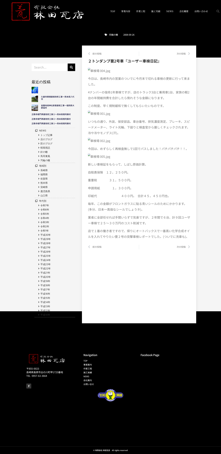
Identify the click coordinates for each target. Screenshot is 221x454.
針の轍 (44, 151)
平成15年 (45, 297)
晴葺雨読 (45, 147)
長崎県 (44, 170)
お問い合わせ (201, 11)
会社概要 (183, 11)
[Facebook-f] (28, 386)
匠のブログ (46, 143)
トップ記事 (46, 135)
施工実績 (155, 11)
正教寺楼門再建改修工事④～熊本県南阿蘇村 (51, 118)
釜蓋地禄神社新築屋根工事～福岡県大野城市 (57, 106)
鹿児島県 (45, 191)
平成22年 (45, 268)
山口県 (44, 195)
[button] (218, 11)
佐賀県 (44, 178)
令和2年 (44, 226)
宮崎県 (44, 187)
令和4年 (44, 217)
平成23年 (45, 264)
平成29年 (45, 239)
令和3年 (44, 222)
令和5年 (44, 213)
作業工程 (140, 11)
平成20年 (45, 276)
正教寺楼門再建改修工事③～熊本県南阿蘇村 (51, 123)
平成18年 (45, 285)
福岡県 (44, 174)
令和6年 (44, 209)
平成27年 (45, 247)
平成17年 (45, 289)
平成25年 (45, 255)
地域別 (42, 165)
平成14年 (45, 302)
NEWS (169, 11)
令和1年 (44, 230)
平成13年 (45, 306)
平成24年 (45, 260)
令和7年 (44, 205)
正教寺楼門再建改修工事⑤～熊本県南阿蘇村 (51, 114)
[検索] (71, 67)
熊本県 (44, 182)
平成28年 (45, 243)
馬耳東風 (45, 156)
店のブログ (46, 139)
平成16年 (45, 293)
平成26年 (45, 251)
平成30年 (45, 234)
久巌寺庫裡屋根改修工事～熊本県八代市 (57, 98)
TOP (112, 11)
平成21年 (45, 272)
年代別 (42, 200)
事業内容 (125, 11)
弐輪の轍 (113, 34)
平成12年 (45, 310)
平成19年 (45, 281)
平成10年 (45, 314)
